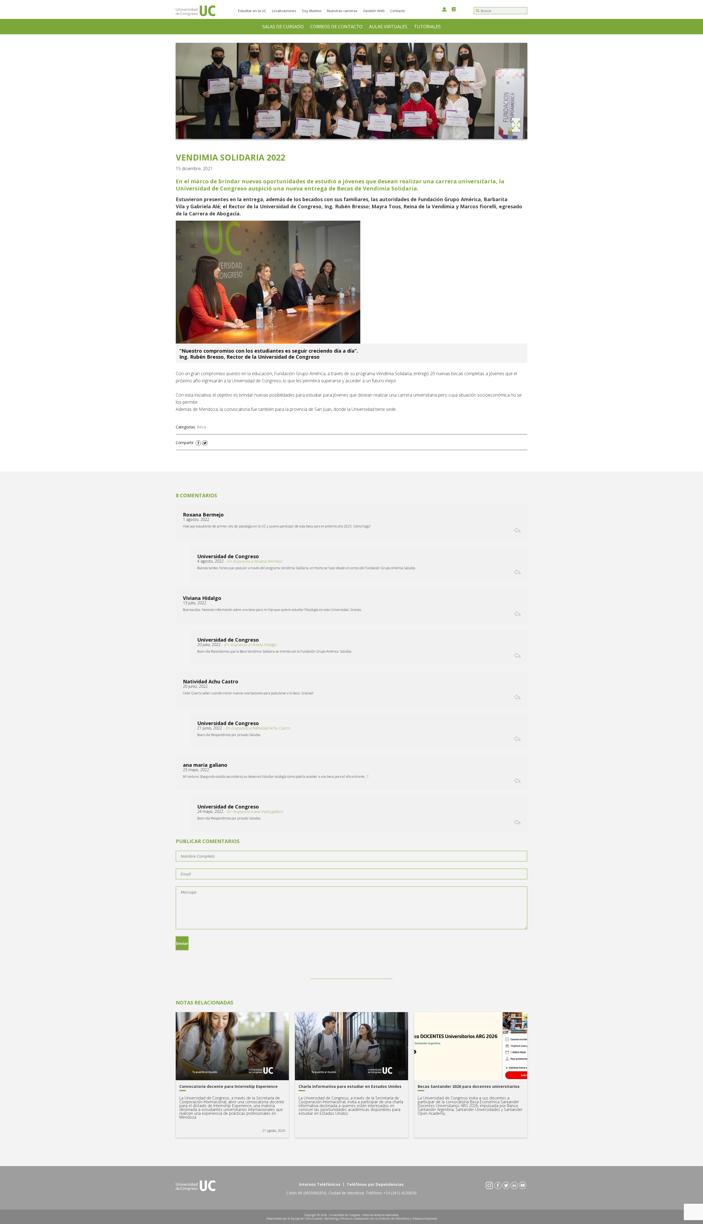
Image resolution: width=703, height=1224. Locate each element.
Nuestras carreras (342, 10)
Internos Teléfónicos (320, 1184)
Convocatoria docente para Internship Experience (228, 1086)
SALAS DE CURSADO (283, 27)
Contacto (397, 10)
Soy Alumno (312, 10)
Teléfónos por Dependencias (375, 1184)
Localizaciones (284, 10)
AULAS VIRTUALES (388, 27)
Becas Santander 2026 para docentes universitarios (469, 1086)
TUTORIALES (427, 27)
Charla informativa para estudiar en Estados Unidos (350, 1086)
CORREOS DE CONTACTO (336, 27)
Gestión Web (374, 10)
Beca (201, 426)
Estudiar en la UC (252, 10)
